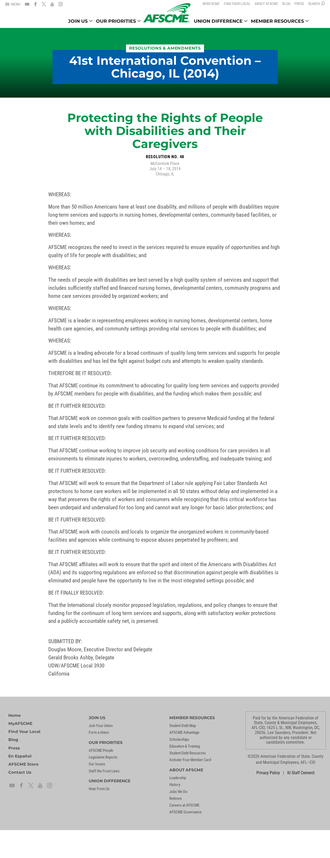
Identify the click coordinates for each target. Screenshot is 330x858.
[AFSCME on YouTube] (52, 4)
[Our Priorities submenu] (139, 21)
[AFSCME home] (166, 13)
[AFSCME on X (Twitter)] (44, 4)
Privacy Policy (268, 773)
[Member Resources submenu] (307, 21)
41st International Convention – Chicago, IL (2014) (165, 67)
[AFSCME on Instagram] (60, 4)
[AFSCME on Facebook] (35, 4)
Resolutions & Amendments (165, 48)
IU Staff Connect (301, 773)
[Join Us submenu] (91, 21)
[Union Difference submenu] (246, 21)
